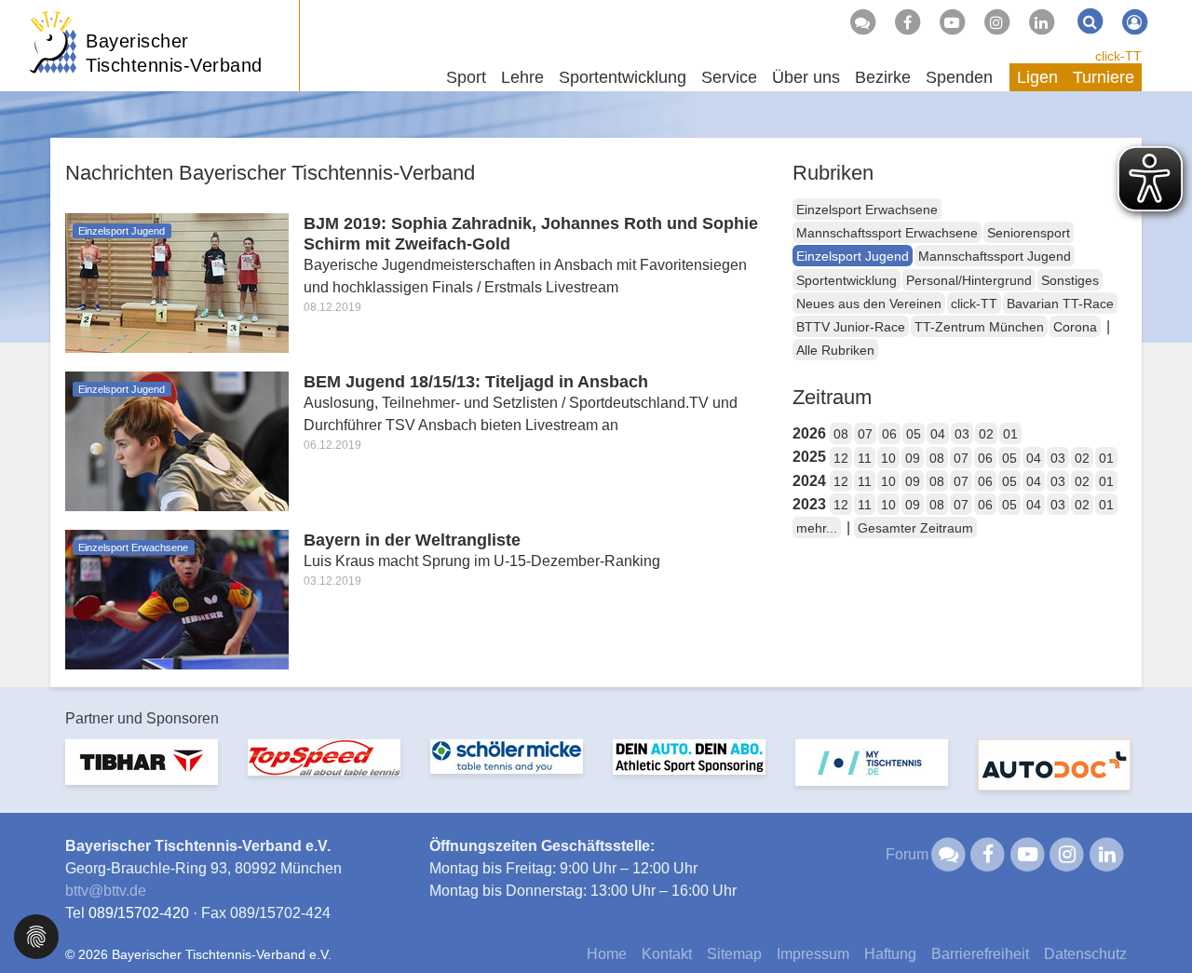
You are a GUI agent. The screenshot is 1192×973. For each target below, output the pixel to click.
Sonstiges (1070, 280)
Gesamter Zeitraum (915, 527)
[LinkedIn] (1041, 22)
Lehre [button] (522, 77)
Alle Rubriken (835, 350)
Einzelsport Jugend (852, 256)
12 (840, 458)
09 (912, 458)
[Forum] (862, 22)
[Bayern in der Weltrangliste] (177, 598)
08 (840, 433)
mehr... (816, 527)
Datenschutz (1085, 954)
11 (865, 458)
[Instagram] (996, 22)
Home (607, 954)
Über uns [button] (806, 77)
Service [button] (729, 77)
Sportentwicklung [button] (622, 77)
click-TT (1118, 55)
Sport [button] (466, 77)
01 (1010, 433)
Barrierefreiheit (980, 954)
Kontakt (667, 954)
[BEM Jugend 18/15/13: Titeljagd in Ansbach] (177, 440)
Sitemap (734, 954)
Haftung (890, 954)
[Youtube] (951, 22)
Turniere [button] (1103, 77)
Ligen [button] (1037, 77)
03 (962, 433)
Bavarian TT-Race (1060, 303)
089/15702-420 (138, 913)
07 (865, 433)
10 (888, 458)
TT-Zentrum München (979, 326)
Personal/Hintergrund (969, 280)
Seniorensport (1028, 232)
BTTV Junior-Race (850, 326)
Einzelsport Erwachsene (867, 209)
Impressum (813, 954)
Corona (1075, 326)
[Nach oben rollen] (1154, 921)
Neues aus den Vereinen (868, 303)
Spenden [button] (959, 77)
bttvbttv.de (105, 891)
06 (889, 433)
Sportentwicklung (846, 280)
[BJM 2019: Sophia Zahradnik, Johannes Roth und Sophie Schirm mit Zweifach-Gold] (177, 282)
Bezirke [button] (883, 77)
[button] (36, 935)
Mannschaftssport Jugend (994, 256)
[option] (141, 773)
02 (986, 433)
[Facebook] (907, 22)
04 (937, 433)
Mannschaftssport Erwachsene (887, 232)
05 (913, 433)
